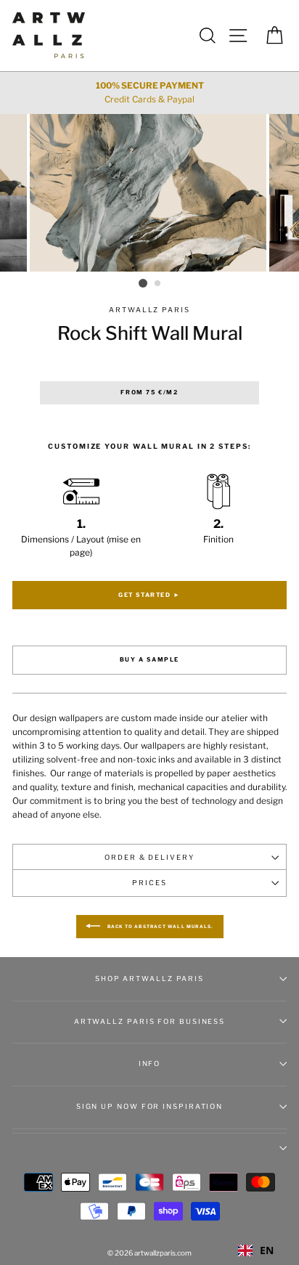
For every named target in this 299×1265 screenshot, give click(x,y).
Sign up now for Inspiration (149, 1106)
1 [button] (143, 283)
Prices (149, 883)
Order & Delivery (149, 857)
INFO (150, 1063)
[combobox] (255, 1250)
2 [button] (158, 284)
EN (267, 1250)
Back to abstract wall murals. (160, 926)
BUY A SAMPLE (149, 659)
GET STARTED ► (149, 594)
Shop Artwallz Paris (149, 979)
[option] (149, 93)
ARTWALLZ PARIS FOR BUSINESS (149, 1021)
